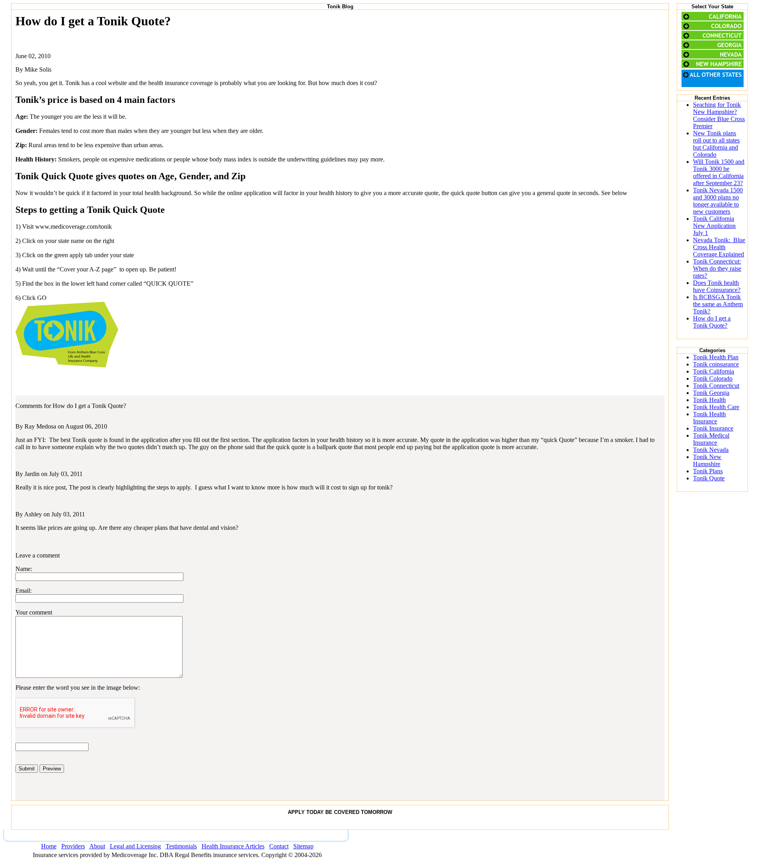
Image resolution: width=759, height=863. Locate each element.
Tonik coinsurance (716, 364)
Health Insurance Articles (233, 846)
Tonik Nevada (711, 449)
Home (49, 846)
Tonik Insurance (713, 428)
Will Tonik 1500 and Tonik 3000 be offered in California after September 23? (718, 172)
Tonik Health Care (716, 407)
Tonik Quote (709, 478)
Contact (279, 846)
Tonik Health (709, 399)
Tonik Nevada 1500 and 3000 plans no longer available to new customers (718, 201)
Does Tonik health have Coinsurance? (716, 286)
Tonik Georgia (711, 392)
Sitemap (303, 846)
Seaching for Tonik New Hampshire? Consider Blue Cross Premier (719, 115)
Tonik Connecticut (716, 385)
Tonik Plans (708, 471)
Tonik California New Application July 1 (714, 225)
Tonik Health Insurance (709, 418)
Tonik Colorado (713, 378)
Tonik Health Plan (715, 357)
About (97, 846)
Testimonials (181, 846)
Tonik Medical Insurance (711, 439)
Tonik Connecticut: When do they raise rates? (717, 268)
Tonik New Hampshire (707, 460)
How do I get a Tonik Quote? (712, 322)
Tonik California (713, 371)
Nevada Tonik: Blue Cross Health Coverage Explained (719, 247)
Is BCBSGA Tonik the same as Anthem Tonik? (718, 304)
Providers (73, 846)
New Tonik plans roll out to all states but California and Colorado (716, 144)
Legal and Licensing (135, 846)
